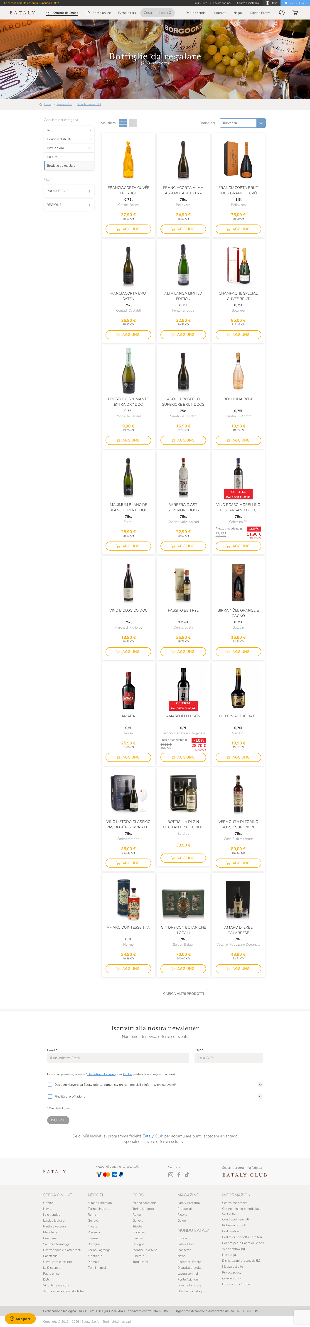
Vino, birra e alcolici (89, 104)
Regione (54, 204)
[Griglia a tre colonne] (123, 123)
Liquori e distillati (59, 139)
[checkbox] (50, 1085)
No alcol (53, 157)
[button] (282, 12)
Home (47, 104)
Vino (50, 130)
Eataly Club (153, 1136)
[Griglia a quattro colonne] (133, 123)
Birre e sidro (55, 148)
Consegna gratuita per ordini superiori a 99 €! (31, 3)
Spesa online (64, 104)
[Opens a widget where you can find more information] (20, 1319)
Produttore (58, 191)
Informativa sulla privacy (101, 1074)
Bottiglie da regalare (61, 165)
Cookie (127, 1074)
